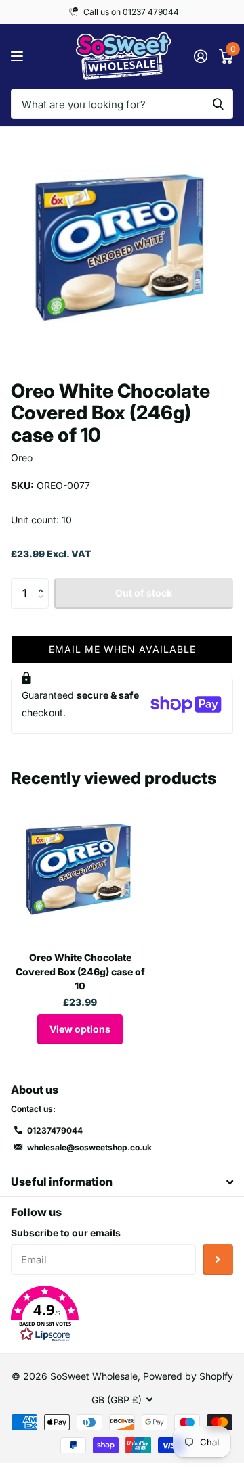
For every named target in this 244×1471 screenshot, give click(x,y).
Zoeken (218, 104)
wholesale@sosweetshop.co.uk (89, 1147)
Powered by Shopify (188, 1376)
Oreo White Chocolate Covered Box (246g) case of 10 (80, 971)
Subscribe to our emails (66, 1232)
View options (79, 1029)
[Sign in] (200, 56)
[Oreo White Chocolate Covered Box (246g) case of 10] (80, 872)
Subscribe (218, 1259)
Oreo (22, 457)
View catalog (18, 56)
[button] (44, 582)
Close (122, 1181)
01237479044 (55, 1130)
